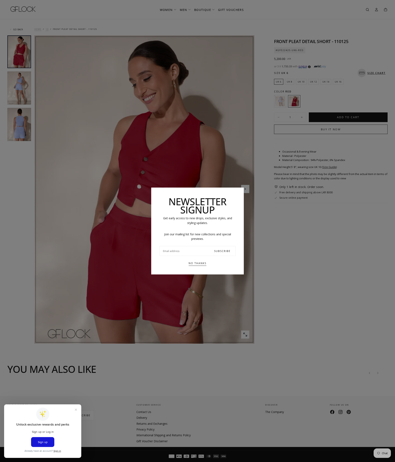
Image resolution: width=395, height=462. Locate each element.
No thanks (197, 263)
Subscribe (222, 251)
